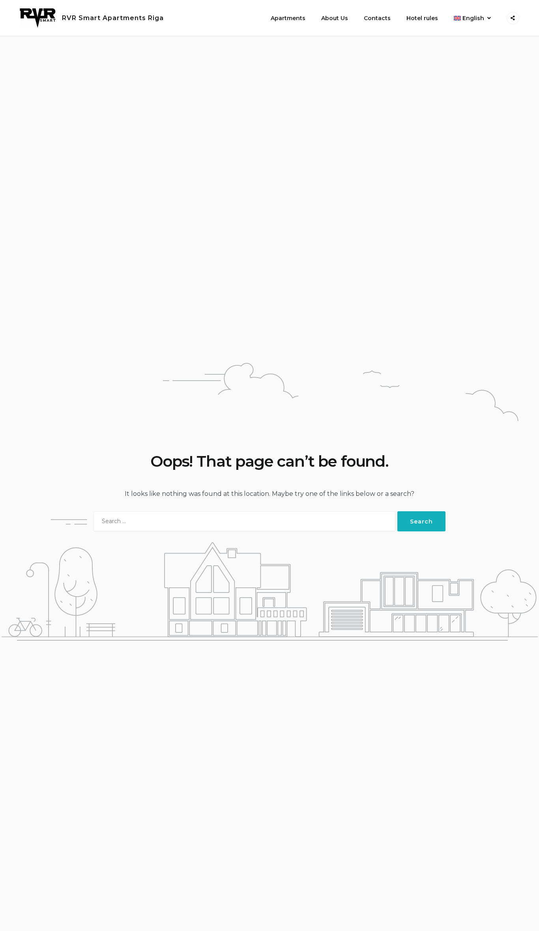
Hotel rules (422, 18)
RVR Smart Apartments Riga (113, 18)
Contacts (377, 18)
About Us (334, 18)
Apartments (288, 18)
